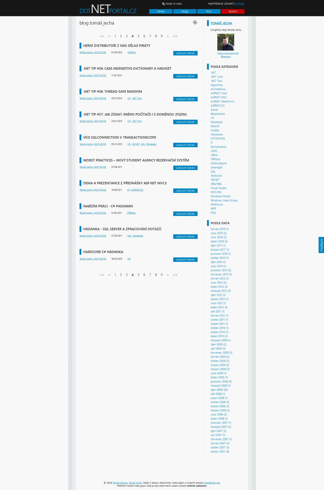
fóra (208, 11)
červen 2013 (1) (220, 278)
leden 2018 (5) (219, 241)
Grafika (215, 130)
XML (213, 212)
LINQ (214, 151)
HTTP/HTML (218, 138)
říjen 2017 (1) (218, 245)
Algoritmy (217, 85)
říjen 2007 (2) (218, 431)
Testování (216, 175)
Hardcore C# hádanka (103, 252)
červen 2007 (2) (220, 443)
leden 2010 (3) (219, 336)
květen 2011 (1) (219, 319)
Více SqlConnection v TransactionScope (119, 137)
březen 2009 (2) (220, 369)
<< (102, 36)
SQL (213, 171)
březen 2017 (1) (220, 249)
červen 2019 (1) (220, 229)
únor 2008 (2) (219, 414)
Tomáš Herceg (120, 482)
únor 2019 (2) (218, 233)
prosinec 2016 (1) (221, 253)
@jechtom (226, 56)
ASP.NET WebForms (222, 101)
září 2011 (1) (217, 311)
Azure (214, 109)
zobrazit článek (185, 53)
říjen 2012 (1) (218, 295)
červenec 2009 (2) (221, 352)
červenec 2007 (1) (221, 439)
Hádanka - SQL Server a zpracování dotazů (122, 229)
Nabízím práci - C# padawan (108, 206)
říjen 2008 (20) (219, 389)
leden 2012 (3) (219, 307)
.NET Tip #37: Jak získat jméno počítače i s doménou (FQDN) (135, 114)
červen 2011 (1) (219, 315)
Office (214, 155)
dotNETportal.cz (115, 10)
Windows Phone (220, 196)
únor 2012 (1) (218, 303)
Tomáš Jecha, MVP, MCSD (93, 52)
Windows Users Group (224, 200)
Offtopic (215, 159)
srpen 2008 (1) (219, 398)
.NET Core (217, 76)
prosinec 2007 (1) (221, 422)
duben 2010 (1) (219, 332)
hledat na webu (174, 3)
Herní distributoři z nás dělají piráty (116, 46)
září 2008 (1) (218, 394)
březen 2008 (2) (220, 410)
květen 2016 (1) (220, 258)
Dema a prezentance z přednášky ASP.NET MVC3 (125, 183)
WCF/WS (216, 192)
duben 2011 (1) (219, 324)
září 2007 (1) (218, 435)
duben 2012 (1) (219, 299)
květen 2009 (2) (220, 361)
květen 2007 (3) (220, 447)
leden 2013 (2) (219, 286)
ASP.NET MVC (219, 97)
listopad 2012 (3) (221, 291)
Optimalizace (219, 163)
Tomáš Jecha (221, 23)
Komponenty (218, 147)
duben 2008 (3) (220, 406)
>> (175, 36)
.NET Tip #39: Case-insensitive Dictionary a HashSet (127, 68)
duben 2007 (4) (220, 451)
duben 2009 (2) (220, 365)
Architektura (218, 89)
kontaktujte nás (212, 482)
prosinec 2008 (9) (221, 381)
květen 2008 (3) (220, 402)
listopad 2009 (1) (221, 340)
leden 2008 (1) (219, 418)
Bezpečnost (218, 114)
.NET (213, 72)
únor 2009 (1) (218, 373)
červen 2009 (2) (220, 357)
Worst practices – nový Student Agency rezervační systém (136, 160)
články (161, 11)
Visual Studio (218, 188)
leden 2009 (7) (219, 377)
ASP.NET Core (219, 93)
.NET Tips (216, 81)
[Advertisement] (271, 72)
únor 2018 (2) (218, 237)
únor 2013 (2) (218, 282)
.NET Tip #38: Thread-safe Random (112, 91)
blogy (185, 11)
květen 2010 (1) (220, 328)
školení (233, 11)
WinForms (217, 204)
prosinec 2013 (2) (221, 270)
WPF (213, 208)
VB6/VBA (216, 184)
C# (212, 118)
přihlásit (239, 3)
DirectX (215, 126)
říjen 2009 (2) (218, 344)
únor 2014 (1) (218, 266)
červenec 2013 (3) (221, 274)
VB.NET (215, 180)
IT (212, 142)
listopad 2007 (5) (221, 427)
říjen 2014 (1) (218, 262)
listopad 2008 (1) (221, 385)
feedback (321, 245)
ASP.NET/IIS (218, 105)
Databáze (217, 122)
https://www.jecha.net (227, 53)
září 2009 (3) (218, 348)
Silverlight (216, 167)
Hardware (217, 134)
